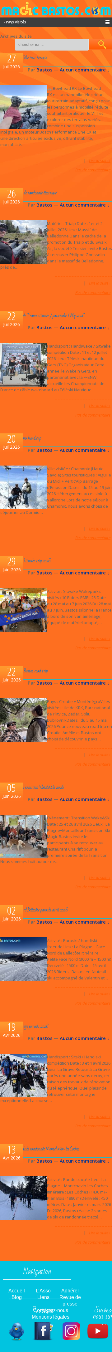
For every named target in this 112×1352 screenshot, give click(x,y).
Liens (43, 1297)
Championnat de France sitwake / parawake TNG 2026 (43, 316)
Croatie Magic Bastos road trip (25, 671)
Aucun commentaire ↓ (85, 69)
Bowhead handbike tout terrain (24, 58)
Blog (17, 1297)
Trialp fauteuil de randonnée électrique (29, 193)
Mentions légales (50, 1317)
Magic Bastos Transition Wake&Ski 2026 (33, 787)
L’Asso (43, 1290)
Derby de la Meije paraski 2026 (25, 1026)
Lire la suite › (99, 160)
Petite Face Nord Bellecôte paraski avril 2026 (35, 910)
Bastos (44, 69)
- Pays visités (14, 22)
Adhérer (70, 1290)
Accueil (16, 1290)
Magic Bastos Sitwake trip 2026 (26, 561)
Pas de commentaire (92, 170)
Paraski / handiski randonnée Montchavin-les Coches (40, 1149)
